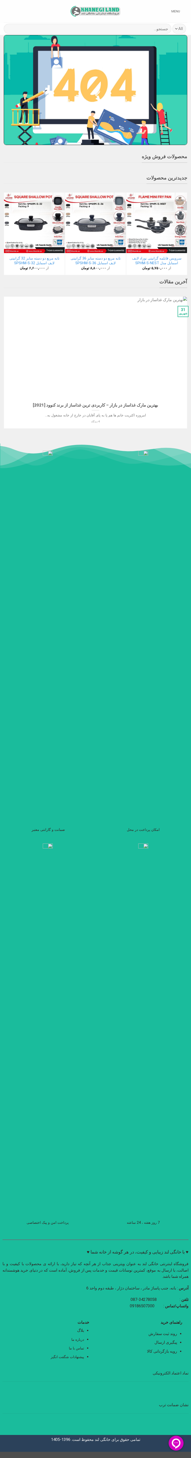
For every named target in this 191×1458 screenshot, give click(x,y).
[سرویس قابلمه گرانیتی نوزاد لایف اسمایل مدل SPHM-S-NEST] (156, 223)
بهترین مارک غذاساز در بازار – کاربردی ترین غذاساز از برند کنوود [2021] (95, 405)
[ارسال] (9, 28)
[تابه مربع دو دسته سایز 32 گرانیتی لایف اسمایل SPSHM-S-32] (34, 223)
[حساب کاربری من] (14, 11)
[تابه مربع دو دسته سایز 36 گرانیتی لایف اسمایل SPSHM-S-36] (95, 223)
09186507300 (142, 1306)
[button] (179, 11)
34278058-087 (144, 1299)
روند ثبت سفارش (162, 1333)
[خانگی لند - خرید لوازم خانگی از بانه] (95, 11)
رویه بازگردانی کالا (162, 1351)
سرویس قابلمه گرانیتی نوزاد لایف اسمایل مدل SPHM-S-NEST (157, 260)
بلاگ (80, 1330)
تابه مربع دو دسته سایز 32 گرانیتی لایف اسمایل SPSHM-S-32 (34, 260)
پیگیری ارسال (165, 1342)
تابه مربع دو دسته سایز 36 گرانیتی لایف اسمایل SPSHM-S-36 (96, 260)
